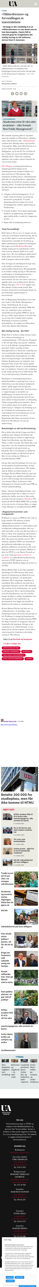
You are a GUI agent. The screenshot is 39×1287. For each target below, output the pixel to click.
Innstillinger (10, 1281)
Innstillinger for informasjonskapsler (27, 1285)
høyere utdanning (11, 651)
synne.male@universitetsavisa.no (19, 1217)
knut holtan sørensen (12, 659)
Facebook (17, 639)
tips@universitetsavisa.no (20, 1152)
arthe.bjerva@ (20, 1231)
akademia (27, 651)
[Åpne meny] (36, 4)
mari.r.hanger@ (20, 1194)
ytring (29, 659)
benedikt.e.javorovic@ (19, 1179)
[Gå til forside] (20, 4)
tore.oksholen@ (20, 1162)
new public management (13, 655)
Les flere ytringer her (12, 643)
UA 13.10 (20, 284)
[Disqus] (19, 692)
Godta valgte (19, 1277)
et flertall (26, 499)
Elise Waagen (7, 166)
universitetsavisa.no (19, 1164)
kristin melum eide (11, 648)
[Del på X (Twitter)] (17, 93)
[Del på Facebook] (12, 93)
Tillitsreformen (29, 140)
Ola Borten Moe (22, 246)
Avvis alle (9, 1277)
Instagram (27, 639)
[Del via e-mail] (21, 93)
